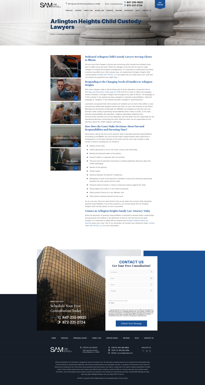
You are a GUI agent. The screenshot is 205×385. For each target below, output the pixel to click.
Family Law (88, 10)
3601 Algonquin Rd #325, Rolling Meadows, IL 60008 (84, 4)
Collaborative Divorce (65, 136)
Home (53, 338)
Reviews (119, 10)
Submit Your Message (131, 323)
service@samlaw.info (125, 353)
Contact (145, 10)
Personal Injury (65, 66)
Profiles (69, 10)
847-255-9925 (135, 2)
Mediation (65, 159)
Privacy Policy (122, 310)
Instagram (146, 351)
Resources (129, 10)
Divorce (78, 10)
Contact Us (149, 338)
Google (150, 351)
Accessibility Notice (112, 378)
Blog (138, 10)
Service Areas (112, 338)
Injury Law (99, 10)
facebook (143, 351)
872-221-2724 (134, 5)
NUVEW (79, 378)
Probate (109, 10)
